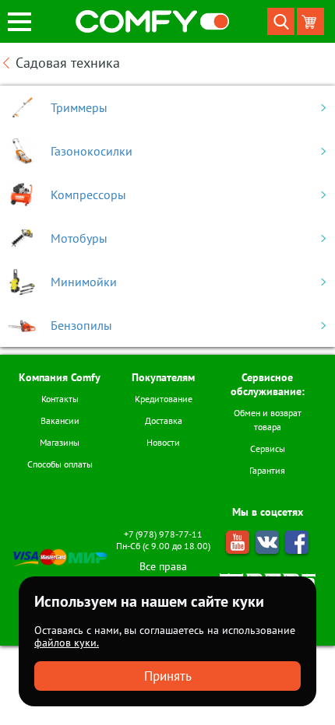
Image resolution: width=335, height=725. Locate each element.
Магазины (59, 442)
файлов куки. (66, 643)
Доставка (163, 420)
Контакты (60, 399)
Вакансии (60, 420)
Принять (168, 676)
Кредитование (163, 399)
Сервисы (267, 448)
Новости (163, 442)
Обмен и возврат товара (268, 420)
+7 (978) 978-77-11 (163, 534)
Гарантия (267, 470)
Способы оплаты (60, 464)
